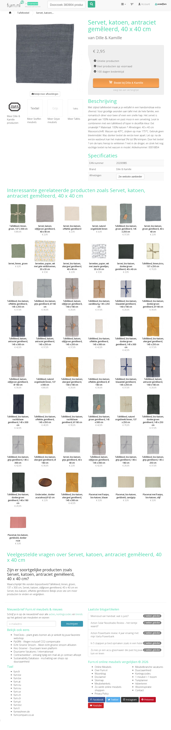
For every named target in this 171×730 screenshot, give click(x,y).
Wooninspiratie (143, 686)
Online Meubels (103, 666)
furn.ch (17, 694)
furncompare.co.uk (24, 714)
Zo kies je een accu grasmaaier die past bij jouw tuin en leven (125, 651)
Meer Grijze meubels (54, 120)
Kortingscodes (143, 673)
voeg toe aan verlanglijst (126, 90)
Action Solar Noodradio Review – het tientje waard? (125, 624)
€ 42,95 (126, 344)
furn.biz (18, 704)
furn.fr (17, 671)
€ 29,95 (18, 500)
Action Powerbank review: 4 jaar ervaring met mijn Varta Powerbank (125, 634)
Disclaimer (100, 676)
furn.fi (17, 708)
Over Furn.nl (101, 670)
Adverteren (141, 683)
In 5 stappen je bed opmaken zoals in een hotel (125, 643)
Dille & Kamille (109, 37)
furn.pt (17, 701)
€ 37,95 (153, 422)
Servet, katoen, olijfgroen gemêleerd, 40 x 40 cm (48, 587)
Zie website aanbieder (130, 176)
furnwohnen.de (22, 711)
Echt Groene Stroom (25, 644)
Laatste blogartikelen (103, 609)
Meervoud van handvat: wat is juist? (125, 616)
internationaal (45, 651)
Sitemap (99, 680)
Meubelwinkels (102, 683)
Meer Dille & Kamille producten (13, 119)
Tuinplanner (141, 680)
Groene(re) (33, 3)
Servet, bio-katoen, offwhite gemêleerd (28, 590)
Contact (139, 690)
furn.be (17, 674)
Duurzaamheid (143, 670)
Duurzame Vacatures (25, 651)
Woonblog (100, 673)
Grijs (55, 108)
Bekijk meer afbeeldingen (46, 94)
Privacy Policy (102, 693)
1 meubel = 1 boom (146, 676)
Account (145, 4)
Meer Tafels (74, 118)
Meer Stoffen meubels (34, 120)
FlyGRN (17, 641)
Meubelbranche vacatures (149, 666)
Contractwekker (22, 654)
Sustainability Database (26, 658)
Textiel (35, 108)
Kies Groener (21, 648)
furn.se (17, 691)
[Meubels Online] (10, 13)
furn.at (17, 681)
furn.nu (17, 684)
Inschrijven (72, 623)
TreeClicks (19, 634)
